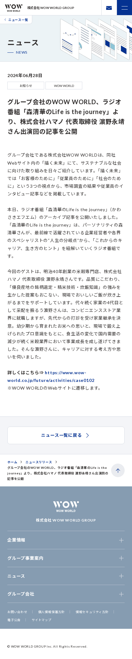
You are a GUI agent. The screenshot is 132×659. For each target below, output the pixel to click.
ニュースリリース (38, 462)
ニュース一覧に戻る (61, 435)
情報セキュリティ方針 (92, 611)
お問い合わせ (17, 611)
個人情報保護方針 (51, 611)
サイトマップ (42, 619)
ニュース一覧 (18, 20)
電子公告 (14, 619)
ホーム (12, 462)
